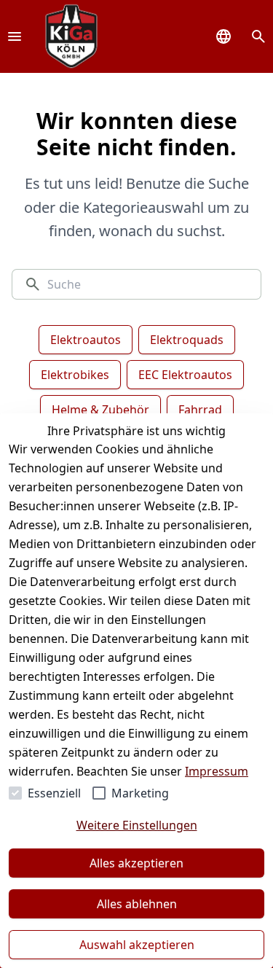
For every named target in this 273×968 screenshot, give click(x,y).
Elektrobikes (75, 375)
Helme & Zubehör (100, 410)
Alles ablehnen (137, 904)
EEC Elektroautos (185, 375)
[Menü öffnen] (14, 36)
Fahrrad (200, 410)
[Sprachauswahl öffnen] (223, 36)
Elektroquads (186, 340)
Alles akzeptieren (136, 863)
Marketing (140, 793)
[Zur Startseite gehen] (71, 36)
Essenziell (54, 793)
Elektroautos (85, 340)
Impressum (216, 771)
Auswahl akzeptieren (136, 945)
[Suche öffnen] (258, 36)
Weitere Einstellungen (136, 825)
